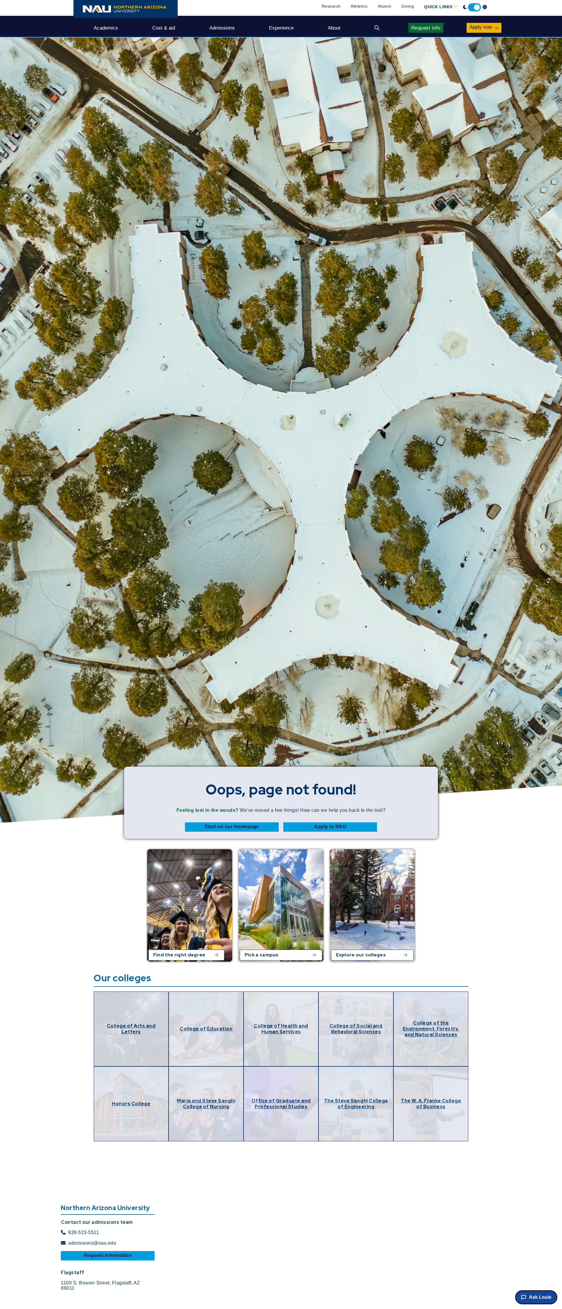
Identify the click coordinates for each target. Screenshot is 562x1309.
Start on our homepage (232, 826)
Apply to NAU (330, 826)
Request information (108, 1255)
